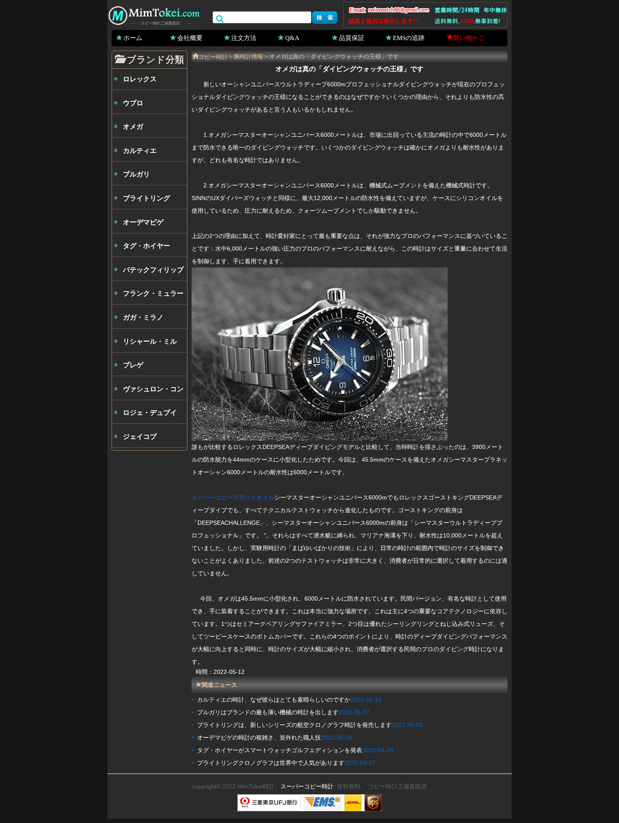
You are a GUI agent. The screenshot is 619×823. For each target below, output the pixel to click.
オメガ (133, 126)
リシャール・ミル (150, 341)
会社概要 (190, 37)
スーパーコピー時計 (307, 786)
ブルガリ (136, 174)
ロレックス (140, 79)
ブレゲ (133, 365)
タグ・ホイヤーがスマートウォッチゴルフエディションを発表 (279, 750)
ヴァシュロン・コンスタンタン (153, 392)
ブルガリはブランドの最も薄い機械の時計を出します (268, 712)
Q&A (292, 37)
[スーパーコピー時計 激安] (153, 14)
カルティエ (140, 150)
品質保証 (351, 37)
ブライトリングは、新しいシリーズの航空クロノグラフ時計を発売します (294, 724)
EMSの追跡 (408, 37)
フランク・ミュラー (153, 293)
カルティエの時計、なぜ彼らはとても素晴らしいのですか (273, 699)
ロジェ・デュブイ (150, 412)
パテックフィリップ (153, 269)
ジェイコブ (140, 436)
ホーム (132, 37)
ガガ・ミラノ (143, 317)
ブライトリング (146, 198)
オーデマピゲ (143, 222)
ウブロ (133, 103)
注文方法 (243, 37)
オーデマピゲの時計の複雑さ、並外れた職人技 (259, 737)
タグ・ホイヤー (146, 245)
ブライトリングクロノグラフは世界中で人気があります (270, 762)
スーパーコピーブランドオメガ (233, 497)
